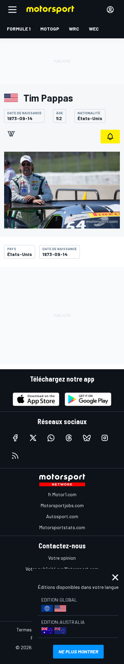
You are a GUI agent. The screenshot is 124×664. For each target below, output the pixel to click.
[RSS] (15, 456)
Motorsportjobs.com (62, 505)
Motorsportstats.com (62, 527)
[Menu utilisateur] (110, 9)
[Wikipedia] (11, 134)
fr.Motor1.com (62, 494)
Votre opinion (62, 558)
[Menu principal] (12, 9)
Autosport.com (62, 516)
